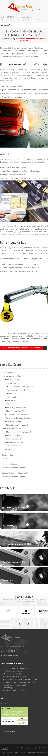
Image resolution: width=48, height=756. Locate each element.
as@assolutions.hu (23, 17)
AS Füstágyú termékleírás (15, 507)
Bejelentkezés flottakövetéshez (12, 20)
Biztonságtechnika (9, 373)
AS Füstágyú (9, 525)
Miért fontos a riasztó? (15, 411)
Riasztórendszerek (13, 435)
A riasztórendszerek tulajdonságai (21, 386)
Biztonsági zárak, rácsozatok (17, 425)
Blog (13, 38)
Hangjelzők (12, 397)
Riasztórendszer (12, 379)
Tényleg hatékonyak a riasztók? (18, 418)
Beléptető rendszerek (14, 442)
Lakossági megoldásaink (13, 376)
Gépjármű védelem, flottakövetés (15, 473)
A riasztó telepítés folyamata (19, 390)
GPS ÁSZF (8, 580)
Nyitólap (5, 38)
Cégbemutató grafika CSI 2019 (17, 544)
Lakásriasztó (11, 400)
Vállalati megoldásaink (13, 428)
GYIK (8, 404)
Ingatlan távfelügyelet (10, 464)
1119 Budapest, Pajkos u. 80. (14, 646)
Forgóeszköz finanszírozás (33, 20)
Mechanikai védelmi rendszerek (18, 432)
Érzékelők (12, 393)
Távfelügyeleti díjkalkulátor (14, 467)
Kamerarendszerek (13, 421)
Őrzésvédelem (7, 455)
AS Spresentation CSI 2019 (15, 562)
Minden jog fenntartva (28, 748)
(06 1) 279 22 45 (8, 17)
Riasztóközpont (14, 383)
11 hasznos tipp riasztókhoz (17, 414)
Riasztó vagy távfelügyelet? (16, 407)
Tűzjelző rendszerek (14, 446)
